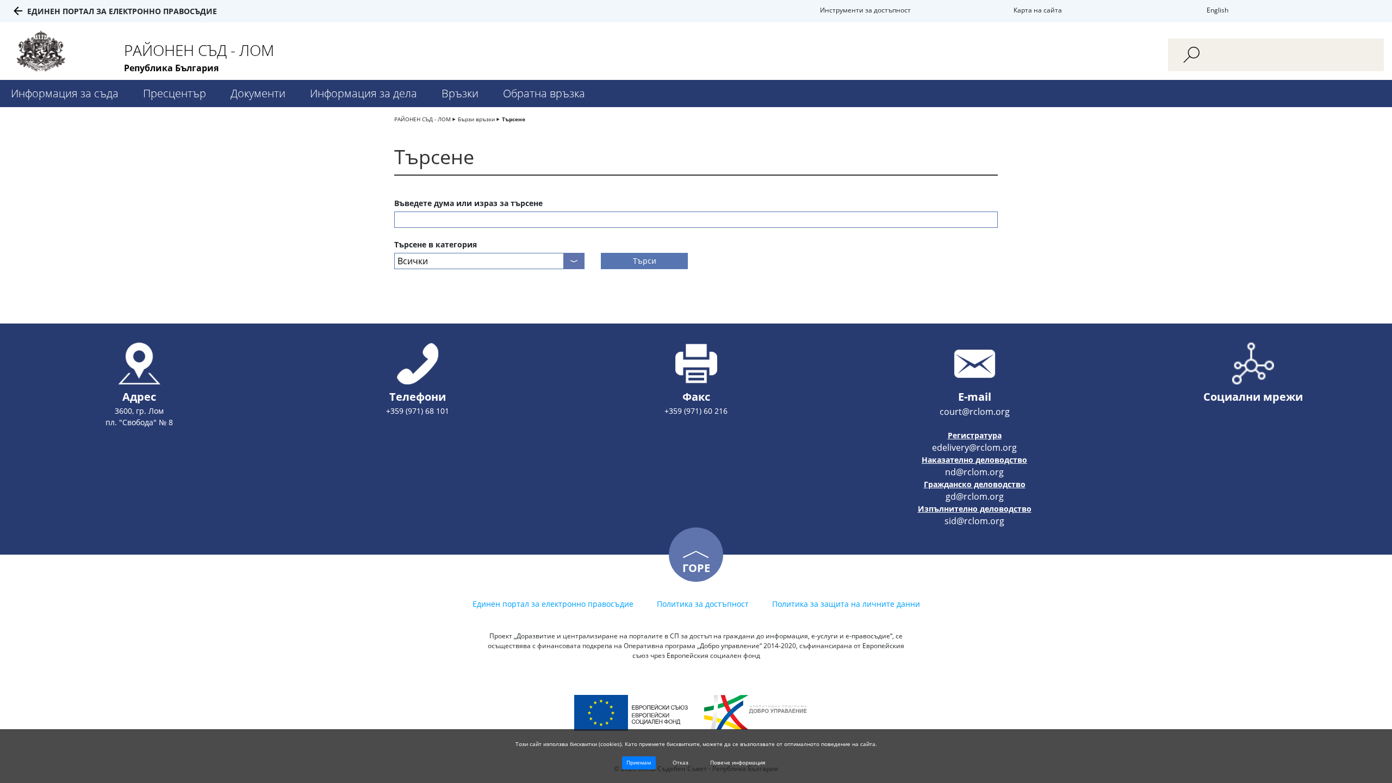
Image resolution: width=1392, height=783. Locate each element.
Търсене (513, 119)
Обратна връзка (544, 93)
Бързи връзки (476, 119)
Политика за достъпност (703, 604)
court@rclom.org (975, 412)
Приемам (638, 762)
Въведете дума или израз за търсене (468, 203)
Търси (644, 261)
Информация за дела (363, 93)
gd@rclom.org (975, 496)
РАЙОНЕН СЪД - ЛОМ (422, 119)
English (1217, 10)
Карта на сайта (1038, 10)
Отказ (680, 762)
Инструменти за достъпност (865, 10)
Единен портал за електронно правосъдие (122, 11)
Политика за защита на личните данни (846, 604)
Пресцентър (174, 93)
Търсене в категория (435, 244)
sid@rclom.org (974, 521)
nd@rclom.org (974, 472)
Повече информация (738, 762)
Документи (258, 93)
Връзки (460, 93)
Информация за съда (65, 93)
